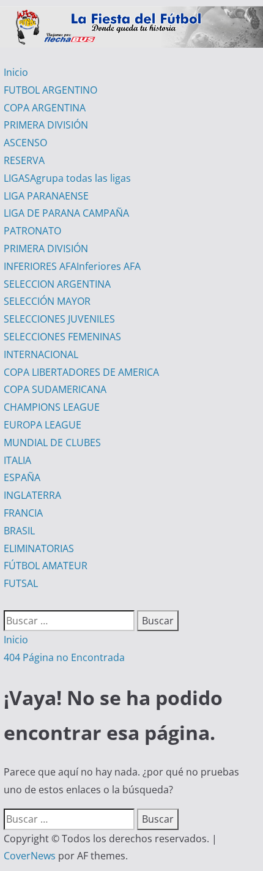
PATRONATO (32, 230)
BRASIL (19, 530)
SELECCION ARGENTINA (57, 284)
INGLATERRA (32, 495)
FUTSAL (21, 583)
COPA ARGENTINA (45, 107)
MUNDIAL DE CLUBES (52, 442)
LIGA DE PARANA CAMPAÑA (66, 213)
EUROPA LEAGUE (42, 425)
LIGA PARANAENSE (46, 196)
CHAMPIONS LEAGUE (52, 407)
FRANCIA (23, 513)
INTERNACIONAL (41, 354)
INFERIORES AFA (72, 266)
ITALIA (17, 460)
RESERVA (24, 160)
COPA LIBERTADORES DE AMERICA (81, 372)
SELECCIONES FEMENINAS (62, 336)
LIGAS (67, 178)
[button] (7, 601)
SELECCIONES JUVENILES (59, 319)
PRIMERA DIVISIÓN (46, 125)
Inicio (16, 72)
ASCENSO (25, 142)
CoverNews (30, 855)
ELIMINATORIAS (39, 548)
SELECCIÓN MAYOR (47, 301)
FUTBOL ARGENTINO (50, 90)
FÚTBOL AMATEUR (45, 565)
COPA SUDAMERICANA (55, 389)
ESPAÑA (22, 477)
